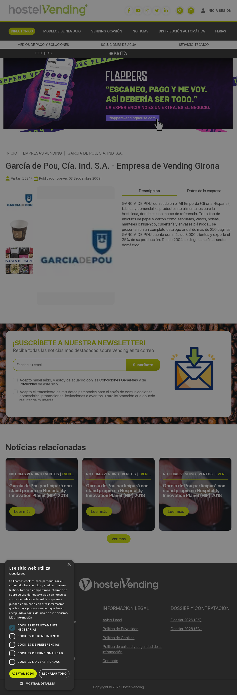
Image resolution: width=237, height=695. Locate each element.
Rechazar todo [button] (54, 674)
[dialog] (118, 347)
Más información (20, 617)
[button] (39, 683)
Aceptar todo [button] (23, 674)
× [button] (69, 564)
